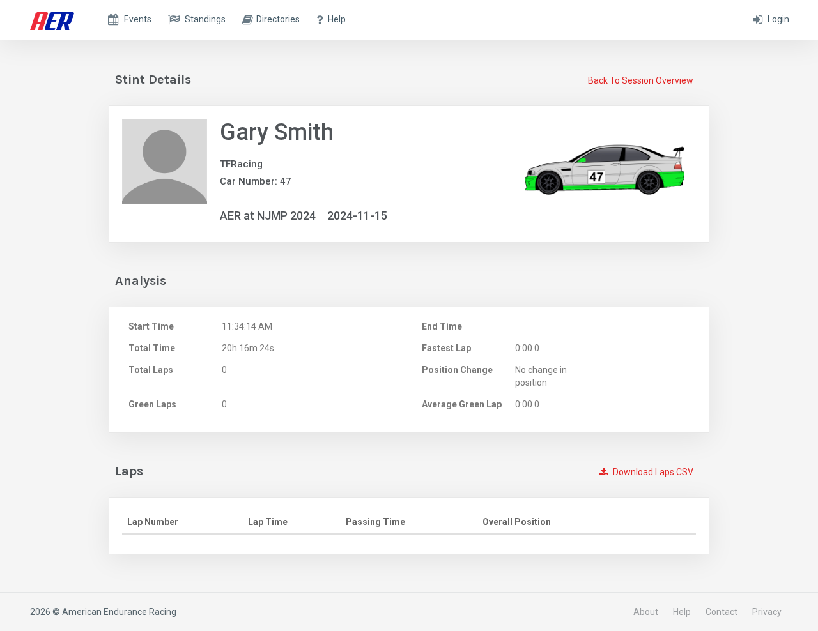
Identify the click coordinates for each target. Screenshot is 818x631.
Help (682, 612)
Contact (721, 612)
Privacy (767, 612)
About (645, 612)
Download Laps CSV (652, 472)
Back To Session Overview (640, 80)
